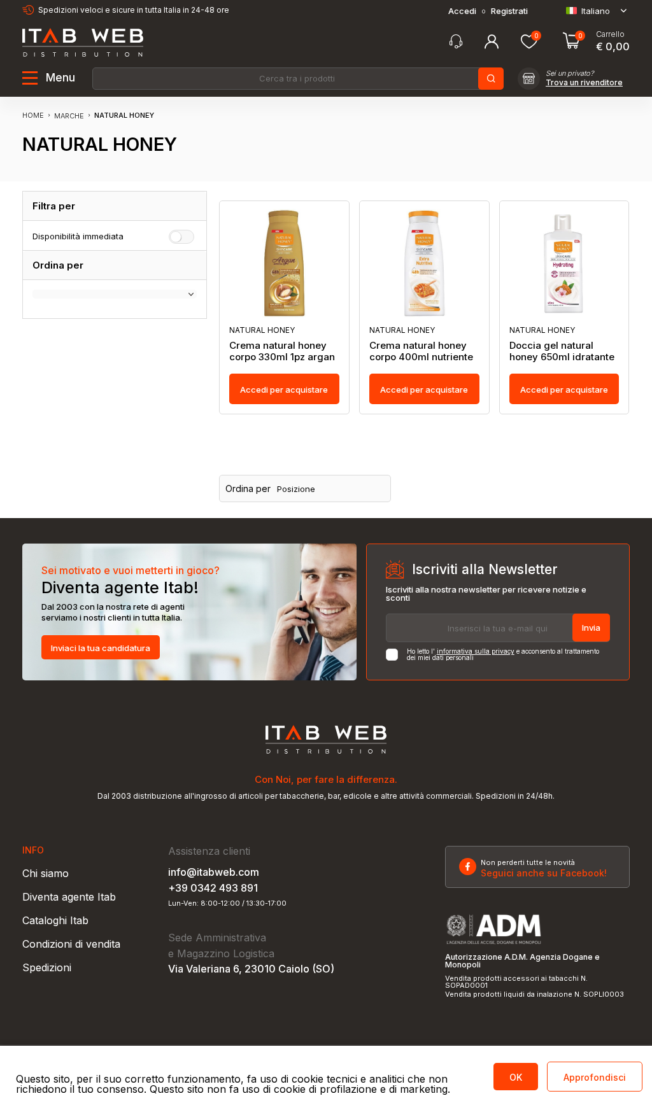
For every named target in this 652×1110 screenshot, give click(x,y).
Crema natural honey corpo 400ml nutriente (421, 351)
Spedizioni (46, 967)
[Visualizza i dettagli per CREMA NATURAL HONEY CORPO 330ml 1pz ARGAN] (284, 263)
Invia (591, 627)
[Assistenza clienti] (456, 41)
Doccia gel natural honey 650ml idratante (561, 351)
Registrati (509, 11)
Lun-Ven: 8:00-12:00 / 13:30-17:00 (227, 903)
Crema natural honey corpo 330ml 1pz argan (282, 351)
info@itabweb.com (213, 872)
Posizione (296, 489)
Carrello (610, 34)
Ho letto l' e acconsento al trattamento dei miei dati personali (503, 654)
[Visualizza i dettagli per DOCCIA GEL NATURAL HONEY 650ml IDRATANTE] (564, 263)
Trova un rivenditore (584, 83)
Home (33, 115)
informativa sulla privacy (475, 651)
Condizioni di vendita (71, 944)
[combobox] (297, 78)
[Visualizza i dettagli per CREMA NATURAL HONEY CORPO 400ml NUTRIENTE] (424, 263)
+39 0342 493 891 (213, 888)
